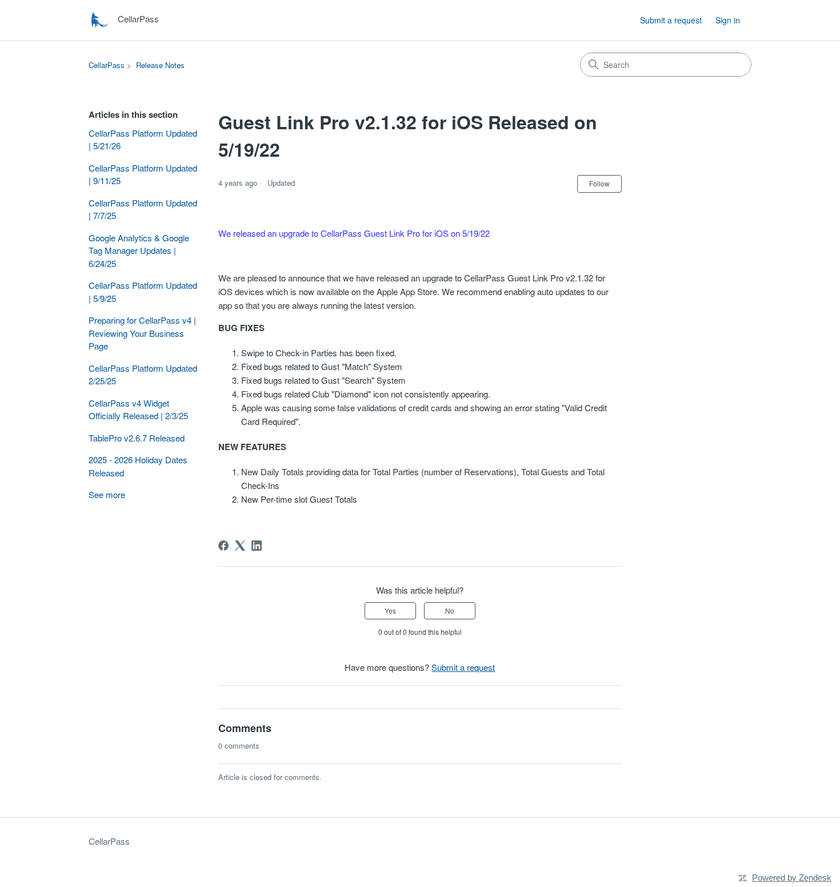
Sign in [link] (727, 20)
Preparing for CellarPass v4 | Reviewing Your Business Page (142, 333)
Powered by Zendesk (791, 877)
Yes (390, 610)
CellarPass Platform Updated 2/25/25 (143, 374)
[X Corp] (240, 545)
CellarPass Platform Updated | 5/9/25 (143, 291)
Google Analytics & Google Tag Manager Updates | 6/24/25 (139, 250)
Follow (599, 183)
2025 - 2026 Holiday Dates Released (138, 466)
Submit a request (671, 20)
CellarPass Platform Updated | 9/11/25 (143, 174)
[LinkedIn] (256, 545)
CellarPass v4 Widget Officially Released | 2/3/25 (138, 409)
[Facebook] (223, 545)
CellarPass (107, 64)
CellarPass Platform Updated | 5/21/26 (143, 139)
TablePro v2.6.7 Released (137, 438)
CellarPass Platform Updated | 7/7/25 (143, 209)
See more (107, 494)
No (449, 610)
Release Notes (160, 64)
